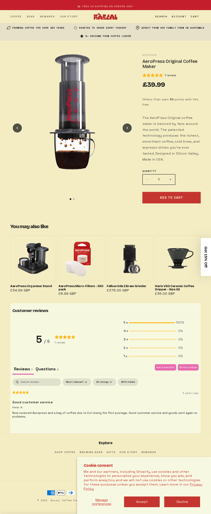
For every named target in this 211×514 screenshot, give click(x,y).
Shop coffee (65, 452)
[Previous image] (17, 128)
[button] (161, 16)
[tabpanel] (105, 404)
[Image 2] (74, 199)
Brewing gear (91, 452)
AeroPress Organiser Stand (33, 266)
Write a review (188, 367)
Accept (142, 502)
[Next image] (127, 128)
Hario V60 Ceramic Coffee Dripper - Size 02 (178, 266)
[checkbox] (128, 382)
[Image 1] (70, 199)
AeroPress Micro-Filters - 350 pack (81, 266)
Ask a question (165, 367)
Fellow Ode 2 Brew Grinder (129, 266)
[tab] (47, 369)
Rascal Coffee (61, 500)
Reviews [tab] (23, 369)
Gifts (111, 452)
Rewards (148, 452)
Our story (128, 452)
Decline (182, 502)
